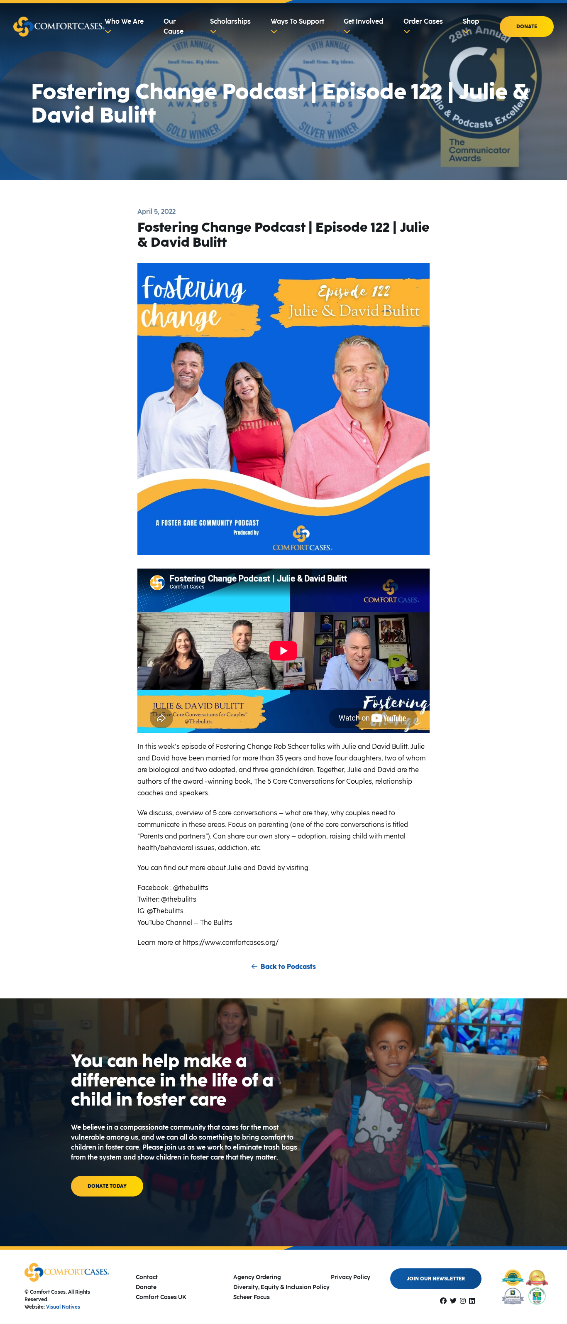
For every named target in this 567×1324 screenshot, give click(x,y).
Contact (147, 1277)
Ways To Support (297, 21)
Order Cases (423, 21)
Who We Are (124, 21)
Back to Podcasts (288, 967)
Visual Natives (63, 1307)
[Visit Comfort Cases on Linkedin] (472, 1301)
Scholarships (230, 21)
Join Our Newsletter (436, 1279)
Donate (526, 26)
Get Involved (363, 21)
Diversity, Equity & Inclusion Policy (281, 1287)
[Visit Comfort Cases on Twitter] (453, 1301)
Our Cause (173, 26)
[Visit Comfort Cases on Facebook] (443, 1301)
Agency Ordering (257, 1277)
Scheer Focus (251, 1297)
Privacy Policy (350, 1277)
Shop (471, 21)
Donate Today (107, 1186)
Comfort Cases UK (161, 1297)
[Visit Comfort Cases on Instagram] (463, 1301)
